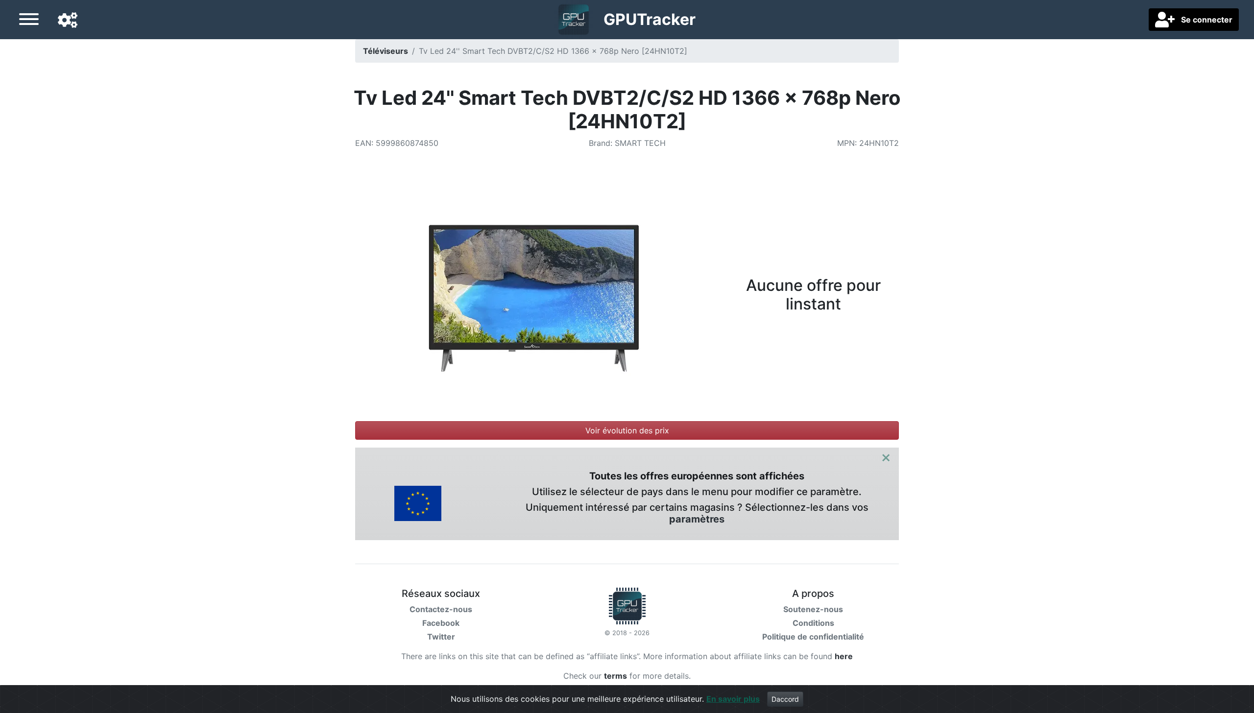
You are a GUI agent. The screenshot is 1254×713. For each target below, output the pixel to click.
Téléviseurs (385, 51)
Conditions (813, 623)
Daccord (785, 699)
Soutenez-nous (813, 609)
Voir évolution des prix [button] (627, 430)
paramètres (696, 519)
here (844, 656)
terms (615, 676)
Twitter (441, 637)
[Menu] (29, 20)
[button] (67, 20)
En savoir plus (733, 699)
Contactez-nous (441, 609)
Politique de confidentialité (813, 637)
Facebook (440, 623)
